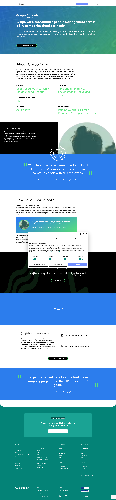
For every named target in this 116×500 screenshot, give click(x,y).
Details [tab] (58, 238)
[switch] (50, 259)
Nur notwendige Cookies (39, 264)
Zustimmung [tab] (38, 238)
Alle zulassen (77, 264)
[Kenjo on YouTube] (66, 496)
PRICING (69, 4)
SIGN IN (92, 4)
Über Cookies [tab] (78, 238)
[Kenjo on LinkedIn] (60, 496)
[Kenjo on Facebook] (63, 496)
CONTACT (62, 4)
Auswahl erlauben (58, 264)
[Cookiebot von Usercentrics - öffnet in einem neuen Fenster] (81, 234)
